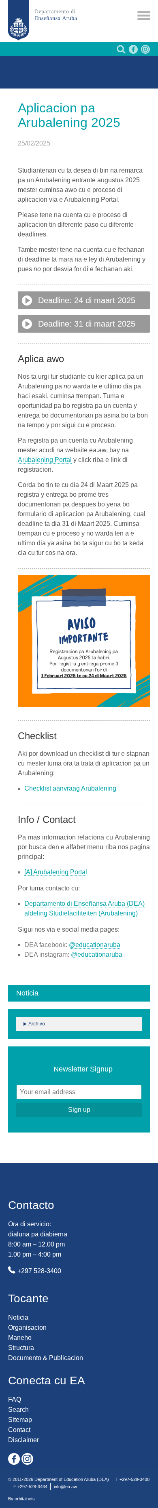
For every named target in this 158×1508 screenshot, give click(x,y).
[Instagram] (144, 51)
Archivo (36, 1024)
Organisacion (27, 1327)
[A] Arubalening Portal (55, 872)
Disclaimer (23, 1439)
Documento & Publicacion (45, 1357)
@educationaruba (94, 944)
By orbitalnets (21, 1498)
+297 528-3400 (39, 1271)
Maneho (20, 1337)
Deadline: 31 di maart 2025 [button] (86, 323)
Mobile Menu (144, 15)
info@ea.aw (65, 1486)
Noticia (18, 1317)
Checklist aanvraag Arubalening (70, 788)
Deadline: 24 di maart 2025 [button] (86, 300)
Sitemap (20, 1419)
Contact (19, 1429)
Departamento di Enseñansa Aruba (42, 20)
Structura (21, 1347)
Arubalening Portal (45, 459)
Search (18, 1409)
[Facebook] (132, 51)
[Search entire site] (120, 51)
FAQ (14, 1399)
